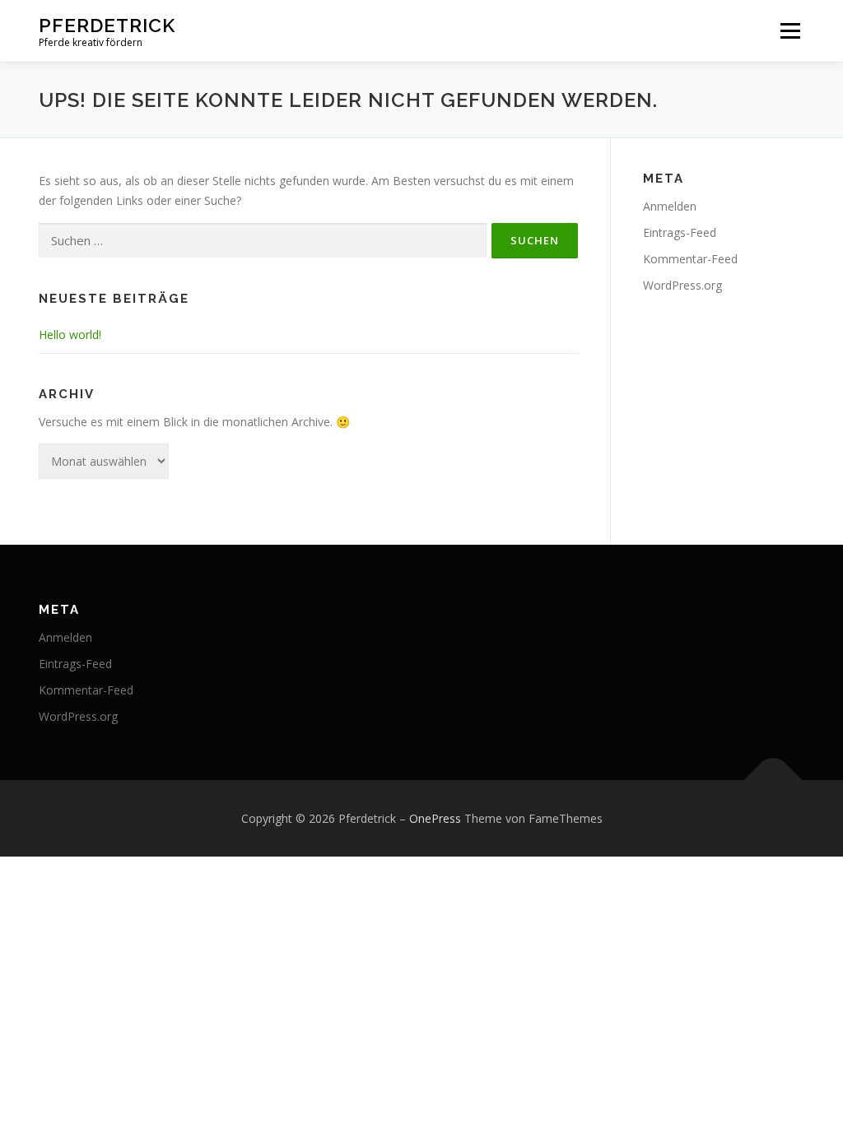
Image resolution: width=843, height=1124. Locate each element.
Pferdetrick (107, 25)
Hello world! (70, 334)
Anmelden (669, 206)
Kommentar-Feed (690, 259)
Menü (789, 31)
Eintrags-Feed (679, 232)
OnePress (435, 818)
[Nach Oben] (773, 779)
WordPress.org (682, 285)
